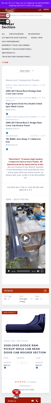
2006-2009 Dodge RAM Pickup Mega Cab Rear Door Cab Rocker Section (25, 349)
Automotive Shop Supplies (14, 37)
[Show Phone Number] (36, 401)
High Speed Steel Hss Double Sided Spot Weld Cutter (24, 105)
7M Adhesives (34, 34)
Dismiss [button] (38, 5)
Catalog (8, 290)
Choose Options (25, 389)
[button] (25, 238)
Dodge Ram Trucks (26, 117)
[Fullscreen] (42, 271)
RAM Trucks (22, 341)
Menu (46, 9)
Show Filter (25, 71)
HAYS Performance (10, 41)
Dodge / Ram (36, 37)
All (3, 34)
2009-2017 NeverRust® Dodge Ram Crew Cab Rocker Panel (24, 124)
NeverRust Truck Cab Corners (16, 45)
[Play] (9, 271)
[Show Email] (32, 401)
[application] (25, 238)
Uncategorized (16, 34)
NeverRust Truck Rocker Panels (17, 49)
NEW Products (8, 53)
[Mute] (38, 271)
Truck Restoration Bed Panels (16, 56)
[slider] (23, 271)
